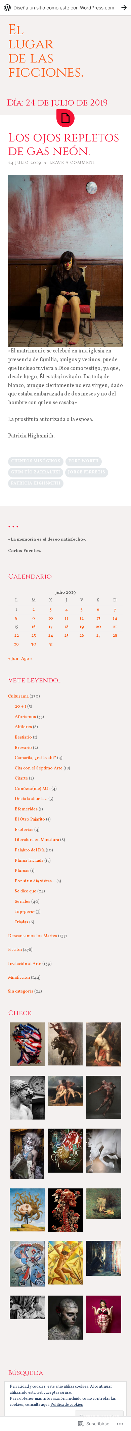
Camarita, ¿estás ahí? (35, 758)
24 (50, 636)
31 (51, 644)
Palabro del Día (30, 850)
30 (33, 644)
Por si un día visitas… (35, 881)
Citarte (21, 778)
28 (115, 636)
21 (115, 627)
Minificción (19, 978)
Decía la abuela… (31, 799)
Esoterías (24, 830)
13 (98, 619)
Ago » (27, 659)
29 (16, 644)
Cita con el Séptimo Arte (38, 768)
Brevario (23, 748)
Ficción (15, 950)
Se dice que (25, 891)
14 (115, 619)
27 (98, 636)
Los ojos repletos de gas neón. (63, 144)
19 (82, 627)
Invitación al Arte (24, 964)
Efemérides (26, 809)
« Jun (13, 659)
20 (98, 627)
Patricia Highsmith (35, 483)
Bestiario (23, 737)
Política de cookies (66, 1404)
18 (66, 627)
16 (34, 627)
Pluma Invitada (29, 861)
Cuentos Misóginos (35, 461)
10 (50, 619)
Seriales (22, 902)
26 (81, 636)
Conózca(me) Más (32, 789)
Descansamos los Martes (32, 936)
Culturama (18, 696)
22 (16, 636)
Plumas (22, 871)
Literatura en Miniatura (37, 840)
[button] (27, 1045)
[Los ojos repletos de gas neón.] (65, 118)
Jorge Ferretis (86, 472)
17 (50, 627)
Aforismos (25, 717)
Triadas (21, 922)
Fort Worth (84, 461)
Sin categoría (20, 991)
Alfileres (23, 727)
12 (82, 619)
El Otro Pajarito (30, 819)
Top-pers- (25, 912)
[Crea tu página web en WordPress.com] (65, 7)
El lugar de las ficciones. (46, 51)
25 (66, 636)
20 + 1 (20, 707)
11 (66, 619)
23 (33, 636)
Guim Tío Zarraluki (35, 472)
